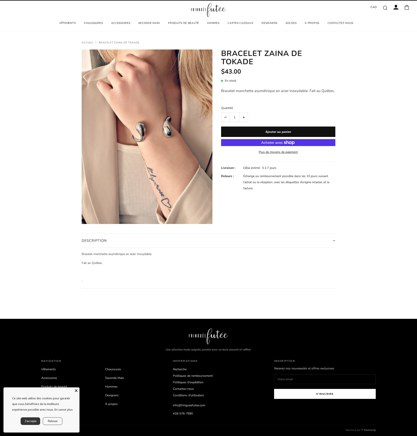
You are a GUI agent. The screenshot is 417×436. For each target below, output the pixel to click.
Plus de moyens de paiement (278, 152)
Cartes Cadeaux (240, 23)
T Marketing (368, 430)
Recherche (180, 369)
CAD (374, 7)
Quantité (227, 108)
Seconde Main (149, 23)
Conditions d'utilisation (188, 395)
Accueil (88, 42)
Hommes (213, 23)
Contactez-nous (340, 23)
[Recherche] (385, 7)
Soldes (291, 23)
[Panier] (406, 7)
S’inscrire (325, 394)
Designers (269, 23)
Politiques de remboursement (193, 376)
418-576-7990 (183, 413)
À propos (312, 23)
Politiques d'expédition (188, 382)
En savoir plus (64, 409)
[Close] (76, 390)
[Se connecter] (396, 7)
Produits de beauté (183, 23)
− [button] (225, 117)
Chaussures (93, 23)
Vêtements (67, 23)
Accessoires (120, 23)
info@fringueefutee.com (189, 405)
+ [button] (244, 117)
